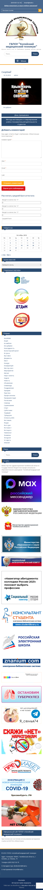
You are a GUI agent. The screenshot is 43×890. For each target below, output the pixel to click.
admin (16, 75)
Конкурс (7, 363)
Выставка (7, 356)
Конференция (8, 366)
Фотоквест (8, 428)
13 (33, 243)
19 (27, 245)
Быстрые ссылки (8, 10)
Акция (6, 341)
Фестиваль (7, 420)
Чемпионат (8, 433)
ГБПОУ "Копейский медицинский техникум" (21, 45)
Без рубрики (7, 107)
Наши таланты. (9, 376)
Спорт (6, 408)
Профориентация (10, 398)
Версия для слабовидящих (13, 188)
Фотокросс (8, 430)
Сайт (3, 175)
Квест (6, 361)
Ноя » (9, 255)
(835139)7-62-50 (16, 2)
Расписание (8, 400)
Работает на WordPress (12, 885)
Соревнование (9, 405)
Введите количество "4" (10, 206)
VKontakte (21, 880)
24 (16, 248)
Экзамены (7, 435)
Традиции (7, 413)
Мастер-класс (8, 368)
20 (33, 245)
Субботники (8, 410)
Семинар (7, 403)
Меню (23, 61)
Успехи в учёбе (9, 418)
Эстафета (7, 440)
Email (4, 168)
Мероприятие (8, 371)
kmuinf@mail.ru (28, 2)
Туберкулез (8, 415)
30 (10, 250)
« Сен (4, 255)
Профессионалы (9, 395)
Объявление (8, 383)
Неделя (6, 378)
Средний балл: (7, 218)
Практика (7, 393)
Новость (7, 381)
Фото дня (7, 425)
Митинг (6, 373)
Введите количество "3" (10, 212)
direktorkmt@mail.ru (20, 866)
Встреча (7, 353)
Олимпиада (8, 385)
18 (21, 245)
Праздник (7, 390)
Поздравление (9, 388)
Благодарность (9, 348)
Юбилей (7, 443)
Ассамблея (7, 343)
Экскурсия (7, 438)
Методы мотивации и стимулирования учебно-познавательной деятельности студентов (21, 121)
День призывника (21, 115)
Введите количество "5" (10, 200)
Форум (6, 423)
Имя (4, 161)
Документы (8, 358)
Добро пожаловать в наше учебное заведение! (20, 6)
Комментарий (7, 140)
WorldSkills (7, 338)
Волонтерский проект (11, 351)
